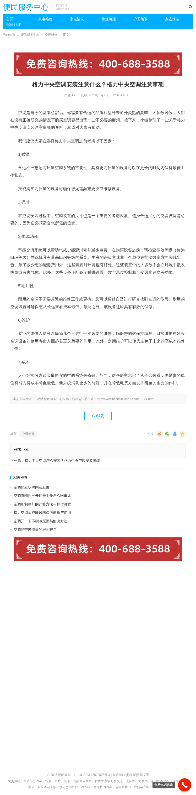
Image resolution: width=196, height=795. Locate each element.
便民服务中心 (26, 7)
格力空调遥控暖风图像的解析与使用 (42, 512)
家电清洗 (77, 19)
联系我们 (119, 775)
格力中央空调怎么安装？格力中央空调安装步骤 (62, 460)
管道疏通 (109, 19)
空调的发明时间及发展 (31, 487)
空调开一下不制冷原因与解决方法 (40, 521)
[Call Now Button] (184, 784)
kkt (74, 95)
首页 (10, 19)
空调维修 (51, 34)
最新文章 (143, 775)
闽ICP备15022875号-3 (94, 775)
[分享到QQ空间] (182, 434)
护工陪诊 (140, 19)
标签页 (131, 775)
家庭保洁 (172, 19)
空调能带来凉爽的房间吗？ (35, 529)
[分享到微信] (167, 434)
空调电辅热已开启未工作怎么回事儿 (42, 496)
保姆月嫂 (13, 24)
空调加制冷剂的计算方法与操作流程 (42, 504)
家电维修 (45, 19)
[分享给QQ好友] (174, 434)
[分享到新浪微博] (159, 434)
